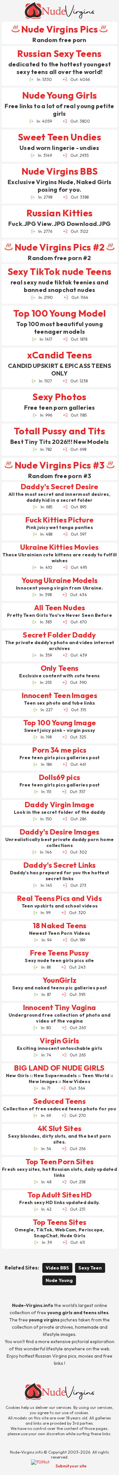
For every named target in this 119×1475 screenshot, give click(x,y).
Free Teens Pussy (59, 953)
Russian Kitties (59, 213)
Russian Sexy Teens (59, 53)
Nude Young (59, 1280)
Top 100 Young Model (59, 313)
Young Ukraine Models (59, 580)
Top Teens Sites (59, 1222)
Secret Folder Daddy (59, 635)
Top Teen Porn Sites (59, 1161)
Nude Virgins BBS (59, 171)
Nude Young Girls (59, 95)
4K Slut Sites (60, 1128)
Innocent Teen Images (59, 695)
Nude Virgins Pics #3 (59, 465)
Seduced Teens (59, 1101)
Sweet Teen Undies (59, 137)
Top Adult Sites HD (59, 1195)
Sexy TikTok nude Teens (59, 271)
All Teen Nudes (59, 607)
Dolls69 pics (59, 777)
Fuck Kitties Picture (59, 520)
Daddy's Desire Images (59, 832)
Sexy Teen (90, 1268)
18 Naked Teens (60, 925)
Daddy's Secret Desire (60, 486)
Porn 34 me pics (59, 750)
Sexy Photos (59, 396)
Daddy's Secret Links (59, 865)
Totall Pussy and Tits (59, 431)
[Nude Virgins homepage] (59, 10)
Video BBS (57, 1268)
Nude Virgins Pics (59, 29)
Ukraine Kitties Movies (59, 547)
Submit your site (71, 1465)
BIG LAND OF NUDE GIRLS (59, 1068)
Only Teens (60, 668)
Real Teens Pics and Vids (59, 898)
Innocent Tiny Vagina (59, 1007)
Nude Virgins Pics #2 (59, 247)
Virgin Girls (59, 1040)
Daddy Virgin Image (59, 804)
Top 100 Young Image (59, 722)
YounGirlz (60, 980)
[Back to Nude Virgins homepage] (59, 1391)
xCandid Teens (59, 355)
